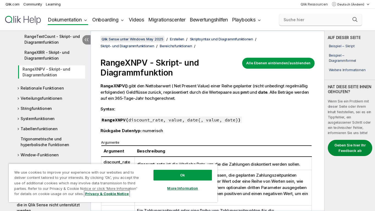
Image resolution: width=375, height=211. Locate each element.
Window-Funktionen (40, 154)
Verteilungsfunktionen (41, 98)
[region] (113, 182)
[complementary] (349, 121)
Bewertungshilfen (209, 20)
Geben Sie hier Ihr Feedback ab (350, 148)
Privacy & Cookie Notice (107, 193)
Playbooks (244, 20)
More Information (182, 188)
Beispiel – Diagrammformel (342, 57)
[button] (355, 19)
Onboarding (105, 20)
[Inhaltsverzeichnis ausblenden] (86, 40)
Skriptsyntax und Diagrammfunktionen (221, 39)
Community (32, 4)
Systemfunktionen (38, 118)
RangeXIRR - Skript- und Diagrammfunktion (46, 55)
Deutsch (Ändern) (351, 4)
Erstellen (177, 39)
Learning (53, 4)
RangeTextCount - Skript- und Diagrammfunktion (52, 39)
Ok (182, 175)
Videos (136, 20)
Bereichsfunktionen (176, 46)
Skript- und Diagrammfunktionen (127, 46)
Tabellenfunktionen (39, 128)
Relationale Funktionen (42, 88)
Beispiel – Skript (342, 46)
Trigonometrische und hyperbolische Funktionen (45, 142)
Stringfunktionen (36, 108)
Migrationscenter (167, 20)
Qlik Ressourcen (314, 4)
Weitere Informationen (347, 70)
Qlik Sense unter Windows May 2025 (132, 39)
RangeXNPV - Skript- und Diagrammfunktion (46, 72)
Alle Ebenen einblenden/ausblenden (278, 63)
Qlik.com (12, 4)
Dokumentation (65, 20)
